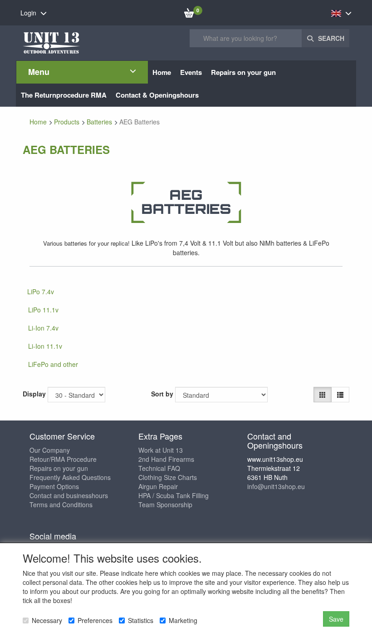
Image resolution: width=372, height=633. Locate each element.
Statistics (140, 620)
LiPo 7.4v (40, 291)
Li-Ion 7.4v (43, 327)
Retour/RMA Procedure (63, 459)
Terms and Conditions (61, 504)
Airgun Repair (158, 486)
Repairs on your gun (58, 468)
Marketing (183, 620)
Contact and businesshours (68, 495)
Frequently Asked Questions (70, 477)
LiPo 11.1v (43, 309)
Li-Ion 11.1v (45, 346)
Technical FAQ (159, 468)
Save (336, 618)
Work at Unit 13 (160, 450)
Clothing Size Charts (167, 477)
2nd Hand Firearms (166, 459)
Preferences (95, 620)
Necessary (47, 620)
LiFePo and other (53, 364)
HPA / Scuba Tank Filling (173, 495)
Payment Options (54, 486)
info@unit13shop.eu (276, 486)
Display (34, 393)
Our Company (49, 450)
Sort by (162, 393)
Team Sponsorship (165, 504)
